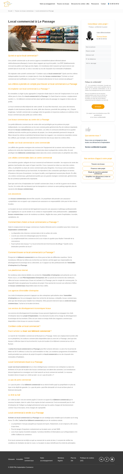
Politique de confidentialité (93, 82)
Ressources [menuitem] (95, 4)
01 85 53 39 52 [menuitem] (114, 4)
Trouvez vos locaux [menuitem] (63, 4)
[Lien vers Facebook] (106, 459)
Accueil (10, 11)
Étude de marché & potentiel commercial (98, 172)
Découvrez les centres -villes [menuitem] (80, 4)
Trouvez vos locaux (98, 164)
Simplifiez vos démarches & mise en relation (98, 177)
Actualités (19, 459)
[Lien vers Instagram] (112, 459)
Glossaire (11, 459)
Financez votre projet (98, 168)
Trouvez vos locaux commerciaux (24, 11)
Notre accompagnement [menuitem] (47, 4)
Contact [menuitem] (103, 4)
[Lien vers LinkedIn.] (101, 459)
